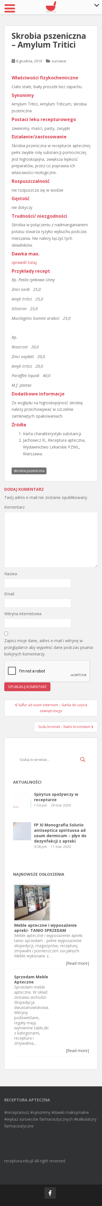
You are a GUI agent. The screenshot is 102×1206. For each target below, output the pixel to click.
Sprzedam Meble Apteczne (31, 979)
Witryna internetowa (22, 613)
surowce (59, 61)
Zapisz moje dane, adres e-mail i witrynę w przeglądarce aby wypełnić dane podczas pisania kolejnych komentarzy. (48, 647)
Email (9, 593)
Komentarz (14, 507)
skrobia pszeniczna (29, 470)
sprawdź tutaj (24, 262)
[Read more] (77, 963)
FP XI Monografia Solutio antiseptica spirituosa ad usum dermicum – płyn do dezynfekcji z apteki (60, 833)
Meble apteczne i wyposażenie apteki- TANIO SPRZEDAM (45, 928)
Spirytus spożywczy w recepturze (56, 797)
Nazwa (10, 573)
